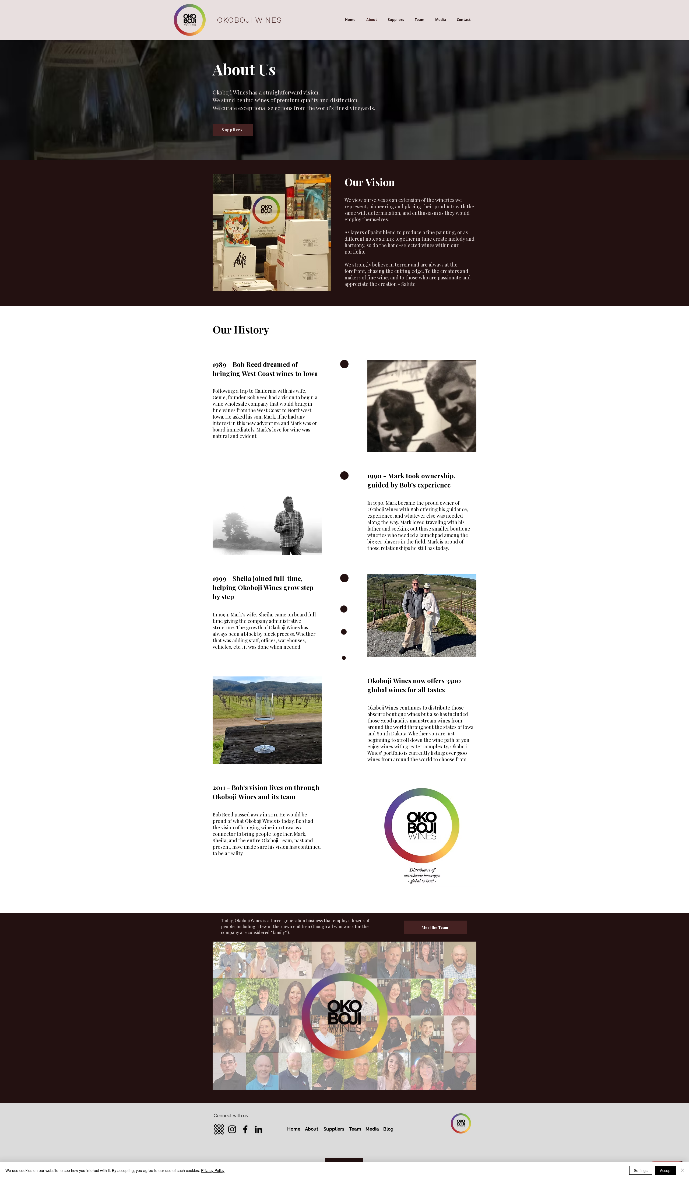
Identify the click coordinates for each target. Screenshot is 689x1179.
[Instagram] (232, 1129)
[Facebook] (245, 1129)
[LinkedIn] (258, 1129)
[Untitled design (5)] (219, 1129)
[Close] (682, 1170)
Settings (641, 1170)
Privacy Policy (212, 1170)
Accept (666, 1170)
